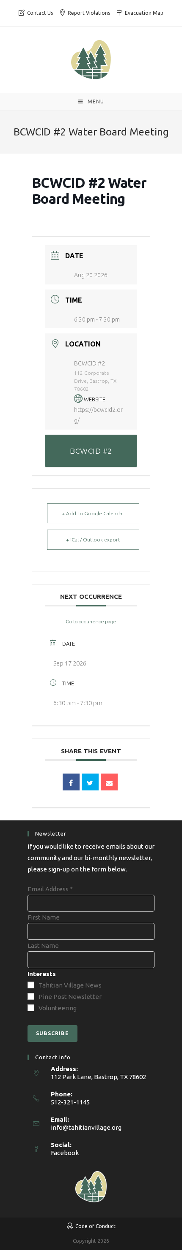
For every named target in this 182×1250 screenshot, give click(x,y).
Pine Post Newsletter (70, 996)
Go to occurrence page (91, 622)
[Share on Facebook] (71, 782)
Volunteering (58, 1008)
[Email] (109, 782)
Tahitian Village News (70, 985)
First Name (44, 917)
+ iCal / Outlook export (93, 539)
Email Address (50, 889)
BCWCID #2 (91, 451)
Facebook (65, 1152)
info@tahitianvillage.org (86, 1127)
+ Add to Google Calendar (93, 513)
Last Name (43, 945)
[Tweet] (90, 782)
